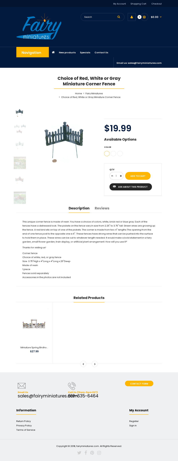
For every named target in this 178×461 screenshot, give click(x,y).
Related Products (89, 297)
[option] (66, 138)
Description (79, 208)
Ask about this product (133, 186)
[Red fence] (113, 153)
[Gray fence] (107, 153)
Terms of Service (25, 430)
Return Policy (23, 421)
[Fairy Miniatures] (38, 38)
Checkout (156, 3)
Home (78, 93)
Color (107, 147)
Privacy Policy (24, 425)
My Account (119, 3)
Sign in (133, 425)
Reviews (102, 208)
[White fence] (120, 153)
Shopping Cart (138, 3)
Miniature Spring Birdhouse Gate (39, 347)
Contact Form (139, 383)
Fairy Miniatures (94, 93)
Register (134, 421)
